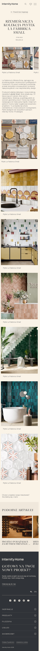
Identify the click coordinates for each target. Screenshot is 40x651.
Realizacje (19, 40)
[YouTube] (28, 600)
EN (35, 592)
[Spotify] (19, 600)
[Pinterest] (24, 600)
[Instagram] (10, 600)
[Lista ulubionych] (30, 4)
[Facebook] (15, 600)
